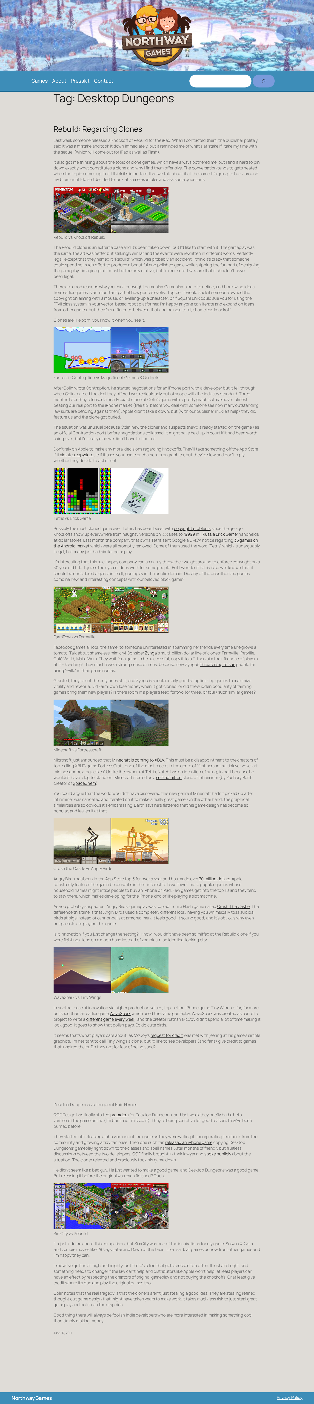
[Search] (264, 81)
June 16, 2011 (63, 1333)
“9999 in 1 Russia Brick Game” (210, 534)
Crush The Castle (233, 906)
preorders (119, 1114)
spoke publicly (217, 1154)
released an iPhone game (188, 1142)
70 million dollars (214, 878)
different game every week (110, 1019)
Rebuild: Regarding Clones (98, 129)
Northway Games (31, 1398)
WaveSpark (120, 1013)
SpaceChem (84, 783)
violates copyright (77, 454)
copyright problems (192, 528)
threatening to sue (217, 664)
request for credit (167, 1035)
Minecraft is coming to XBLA (138, 760)
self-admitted (169, 777)
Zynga (151, 653)
